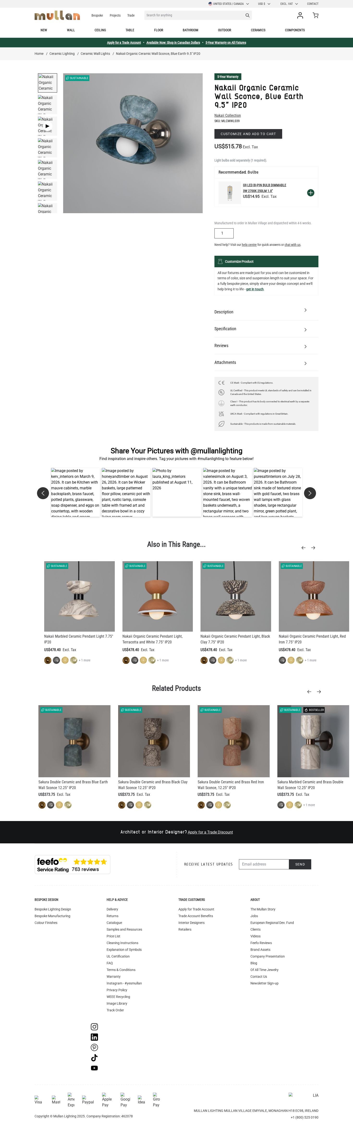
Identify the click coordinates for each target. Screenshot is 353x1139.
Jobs (254, 916)
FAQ (110, 963)
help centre (249, 245)
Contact (312, 4)
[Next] (314, 548)
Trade (131, 15)
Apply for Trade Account (196, 909)
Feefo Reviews (261, 943)
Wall (71, 30)
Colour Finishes (46, 923)
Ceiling (100, 30)
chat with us (292, 245)
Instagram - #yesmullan (124, 983)
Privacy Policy (117, 990)
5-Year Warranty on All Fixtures (226, 42)
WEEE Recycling (118, 997)
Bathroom (190, 30)
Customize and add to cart (248, 134)
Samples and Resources (124, 929)
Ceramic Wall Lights (95, 54)
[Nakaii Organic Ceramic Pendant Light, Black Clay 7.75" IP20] (236, 596)
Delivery (112, 909)
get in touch (255, 289)
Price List (113, 936)
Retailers (184, 929)
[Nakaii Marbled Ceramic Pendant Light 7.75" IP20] (79, 596)
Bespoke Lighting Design (53, 909)
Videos (255, 936)
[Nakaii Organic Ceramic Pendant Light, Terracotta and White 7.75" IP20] (157, 596)
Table (130, 30)
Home (39, 54)
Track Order (115, 1010)
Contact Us (258, 976)
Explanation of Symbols (124, 950)
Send (300, 864)
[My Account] (301, 15)
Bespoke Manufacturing (52, 916)
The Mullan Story (262, 909)
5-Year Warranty (227, 77)
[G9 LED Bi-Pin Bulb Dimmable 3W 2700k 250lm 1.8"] (230, 192)
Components (295, 30)
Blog (253, 963)
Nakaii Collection (227, 115)
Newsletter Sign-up (264, 983)
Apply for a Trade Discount (210, 832)
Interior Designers (191, 923)
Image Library (117, 1003)
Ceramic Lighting (62, 54)
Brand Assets (260, 950)
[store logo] (57, 15)
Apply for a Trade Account (124, 42)
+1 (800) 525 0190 (304, 1117)
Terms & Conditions (121, 970)
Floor (158, 30)
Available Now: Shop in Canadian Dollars (173, 42)
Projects (115, 15)
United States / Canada (228, 4)
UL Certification (118, 956)
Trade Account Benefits (195, 916)
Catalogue (114, 923)
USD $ (261, 4)
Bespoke (97, 15)
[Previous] (305, 548)
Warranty (114, 976)
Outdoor (224, 30)
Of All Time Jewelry (264, 970)
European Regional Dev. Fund (272, 923)
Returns (112, 916)
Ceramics (258, 30)
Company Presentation (267, 956)
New (44, 30)
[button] (75, 492)
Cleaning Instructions (122, 943)
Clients (255, 929)
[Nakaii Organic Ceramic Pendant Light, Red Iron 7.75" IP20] (314, 596)
